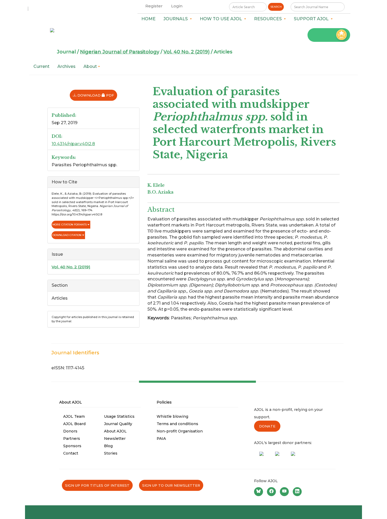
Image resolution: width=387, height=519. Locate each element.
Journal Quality (118, 423)
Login (176, 5)
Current (41, 66)
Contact (70, 453)
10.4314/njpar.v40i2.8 (73, 143)
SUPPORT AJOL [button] (312, 18)
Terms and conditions (177, 423)
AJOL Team (74, 416)
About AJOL (115, 431)
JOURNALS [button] (176, 18)
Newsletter (115, 438)
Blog (108, 446)
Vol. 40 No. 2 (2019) (186, 52)
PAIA (161, 438)
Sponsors (72, 446)
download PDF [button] (96, 95)
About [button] (90, 66)
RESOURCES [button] (269, 18)
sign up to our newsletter (171, 485)
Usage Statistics (119, 416)
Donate (267, 426)
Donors (70, 431)
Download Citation (67, 235)
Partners (71, 438)
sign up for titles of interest (97, 485)
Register (154, 5)
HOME (148, 18)
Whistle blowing (172, 416)
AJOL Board (74, 423)
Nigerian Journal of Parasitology (119, 52)
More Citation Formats (69, 224)
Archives (66, 66)
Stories (110, 453)
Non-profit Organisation (180, 431)
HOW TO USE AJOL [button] (222, 18)
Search (276, 6)
